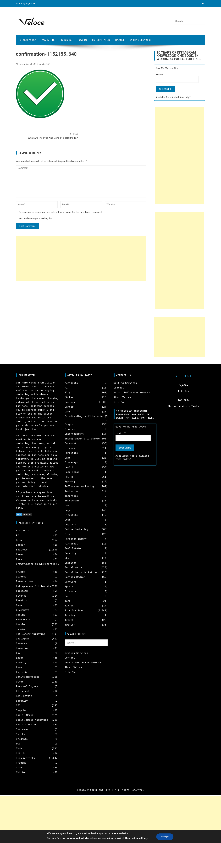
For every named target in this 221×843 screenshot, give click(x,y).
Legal (19, 657)
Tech (19, 748)
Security (22, 700)
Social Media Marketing (32, 719)
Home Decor (23, 619)
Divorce (21, 576)
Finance (120, 40)
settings (143, 838)
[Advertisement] (81, 258)
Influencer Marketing (30, 633)
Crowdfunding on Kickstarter (35, 563)
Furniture (22, 600)
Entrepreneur (101, 40)
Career (20, 554)
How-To (82, 40)
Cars (19, 559)
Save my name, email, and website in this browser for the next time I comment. (61, 212)
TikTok (20, 753)
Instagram (22, 638)
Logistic (22, 672)
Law (18, 653)
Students (22, 739)
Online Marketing (27, 676)
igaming (21, 629)
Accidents (22, 530)
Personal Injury (27, 686)
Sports (20, 734)
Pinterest (22, 691)
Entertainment (25, 581)
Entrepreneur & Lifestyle (33, 586)
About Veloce (73, 667)
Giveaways (22, 610)
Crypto (20, 571)
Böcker (20, 544)
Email (159, 74)
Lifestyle (22, 662)
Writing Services (140, 40)
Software (22, 729)
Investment (23, 648)
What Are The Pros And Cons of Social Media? (53, 136)
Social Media (28, 40)
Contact (70, 657)
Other (19, 681)
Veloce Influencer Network (83, 662)
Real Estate (24, 695)
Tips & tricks (25, 758)
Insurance (22, 643)
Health (20, 614)
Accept (165, 836)
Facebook (22, 590)
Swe (18, 743)
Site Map (70, 672)
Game (19, 605)
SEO (18, 705)
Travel (20, 767)
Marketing (48, 40)
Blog (19, 540)
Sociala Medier (26, 724)
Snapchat (22, 710)
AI (17, 535)
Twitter (21, 772)
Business (66, 40)
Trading (21, 762)
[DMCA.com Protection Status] (24, 514)
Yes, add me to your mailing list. (35, 218)
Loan (19, 667)
